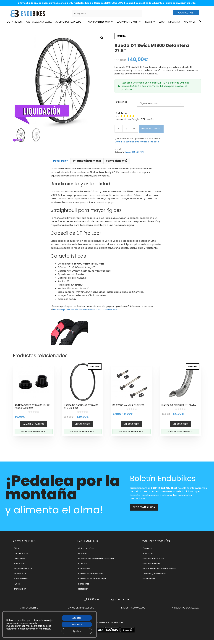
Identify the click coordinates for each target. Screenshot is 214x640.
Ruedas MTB (20, 573)
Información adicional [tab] (87, 160)
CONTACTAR (185, 12)
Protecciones (84, 589)
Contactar (148, 548)
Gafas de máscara (87, 548)
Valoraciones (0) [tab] (116, 160)
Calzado (82, 563)
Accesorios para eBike (68, 21)
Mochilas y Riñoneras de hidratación (96, 558)
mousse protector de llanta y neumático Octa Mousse (85, 309)
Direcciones (19, 558)
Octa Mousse (15, 21)
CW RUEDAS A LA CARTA (39, 21)
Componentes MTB (99, 21)
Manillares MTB (21, 578)
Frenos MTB (19, 563)
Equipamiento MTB (127, 21)
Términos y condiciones (154, 573)
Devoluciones (149, 578)
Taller (148, 21)
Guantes (82, 553)
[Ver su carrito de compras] (200, 21)
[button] (102, 38)
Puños (17, 583)
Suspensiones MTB (23, 568)
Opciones (121, 101)
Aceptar (76, 617)
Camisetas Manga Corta (90, 573)
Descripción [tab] (60, 160)
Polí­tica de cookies (151, 563)
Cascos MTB (84, 568)
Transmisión (20, 589)
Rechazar (77, 624)
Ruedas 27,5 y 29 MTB (134, 152)
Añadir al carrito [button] (33, 424)
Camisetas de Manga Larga (92, 578)
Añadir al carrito (151, 128)
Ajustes (77, 631)
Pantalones (83, 583)
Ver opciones (82, 424)
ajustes (46, 628)
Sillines (17, 548)
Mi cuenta (174, 21)
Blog (162, 21)
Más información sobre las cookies (159, 568)
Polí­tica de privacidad (153, 558)
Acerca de (190, 21)
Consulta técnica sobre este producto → (138, 141)
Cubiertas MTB (21, 553)
